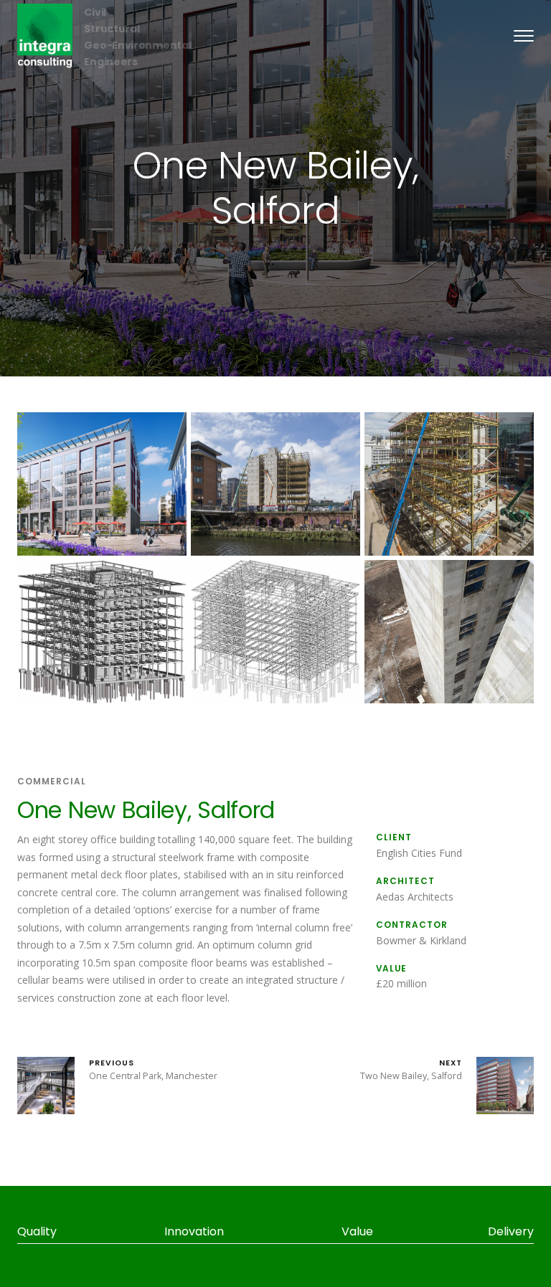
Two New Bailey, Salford (411, 1070)
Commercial (51, 781)
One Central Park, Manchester (153, 1070)
